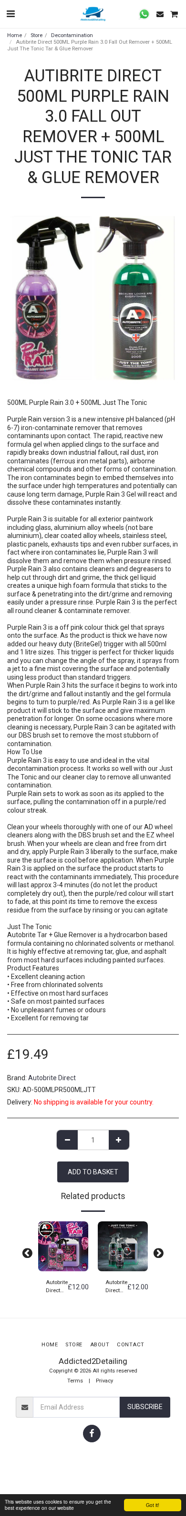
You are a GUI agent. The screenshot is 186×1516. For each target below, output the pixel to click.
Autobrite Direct (52, 1078)
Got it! (152, 1504)
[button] (10, 14)
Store (36, 35)
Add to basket (64, 1265)
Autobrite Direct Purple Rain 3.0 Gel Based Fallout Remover (57, 1287)
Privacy (104, 1381)
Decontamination (72, 35)
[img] (63, 1246)
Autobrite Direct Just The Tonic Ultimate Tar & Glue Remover (116, 1287)
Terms (75, 1381)
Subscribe (145, 1406)
